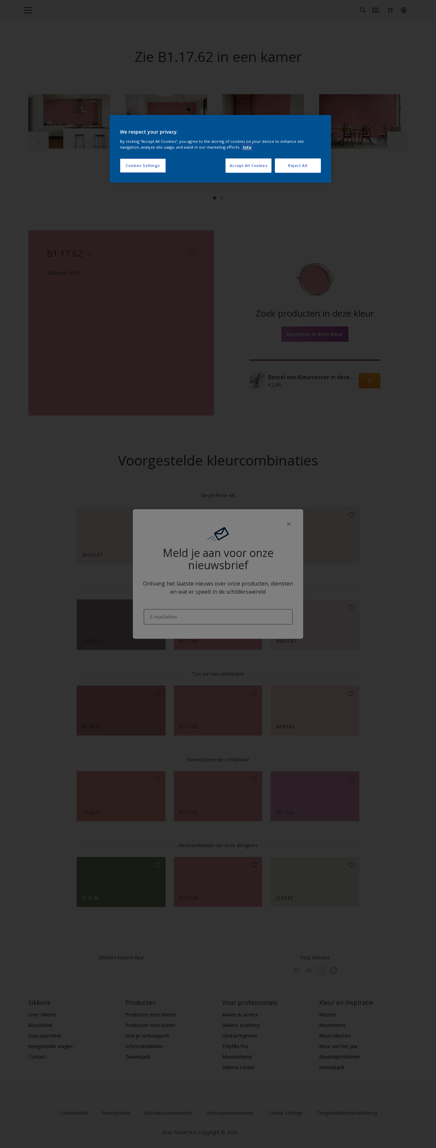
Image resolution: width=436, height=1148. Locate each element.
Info (247, 147)
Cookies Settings (143, 165)
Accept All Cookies (248, 165)
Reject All (298, 165)
